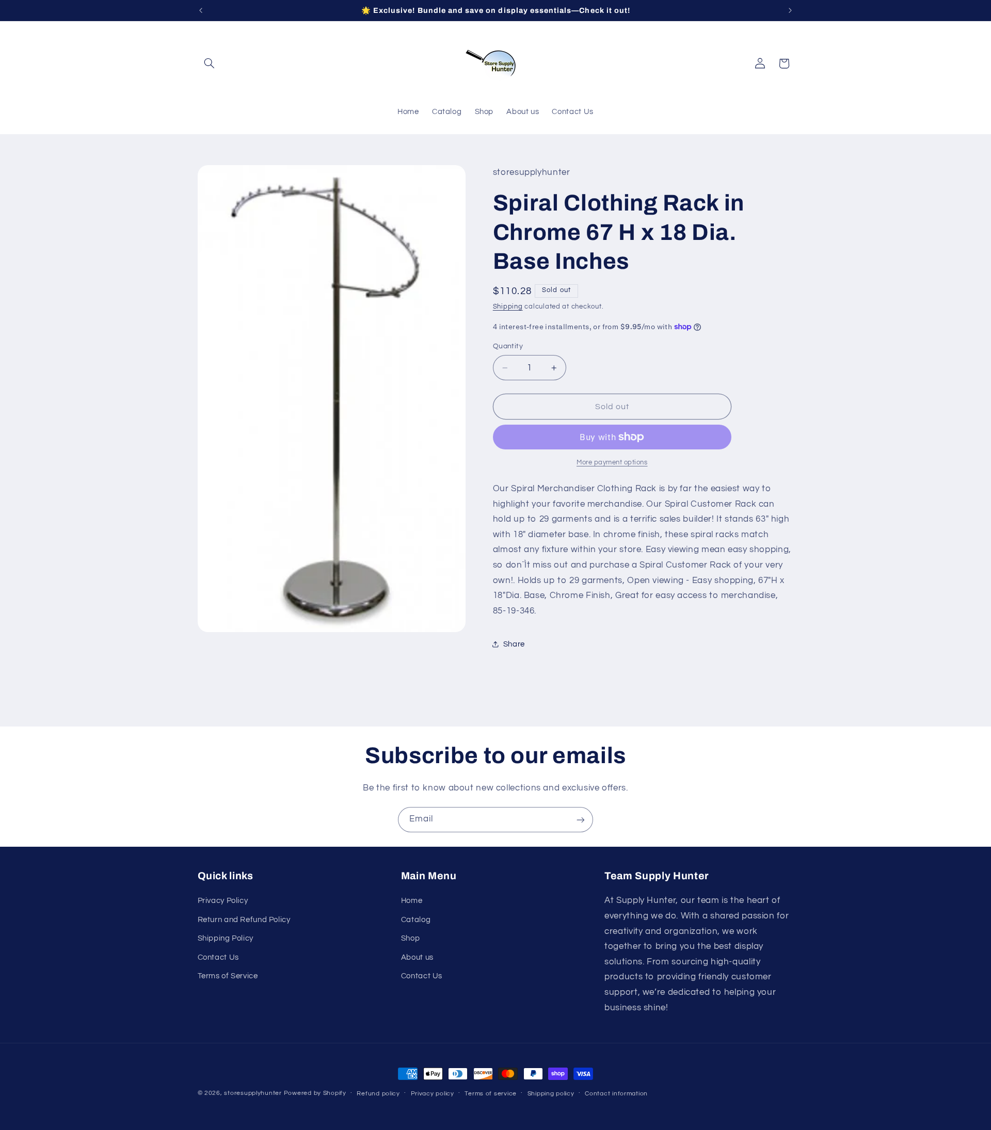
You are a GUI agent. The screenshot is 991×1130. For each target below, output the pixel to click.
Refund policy (378, 1093)
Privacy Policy (223, 901)
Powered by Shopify (315, 1093)
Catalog (415, 920)
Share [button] (514, 644)
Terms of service (491, 1093)
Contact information (616, 1093)
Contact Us (218, 957)
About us (417, 957)
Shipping (508, 306)
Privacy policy (432, 1093)
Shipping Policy (225, 939)
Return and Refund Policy (244, 920)
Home (412, 901)
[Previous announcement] (200, 10)
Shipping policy (551, 1093)
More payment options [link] (612, 462)
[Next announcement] (790, 10)
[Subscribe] (581, 819)
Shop (410, 939)
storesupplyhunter (253, 1093)
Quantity (508, 346)
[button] (209, 63)
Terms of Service (228, 976)
